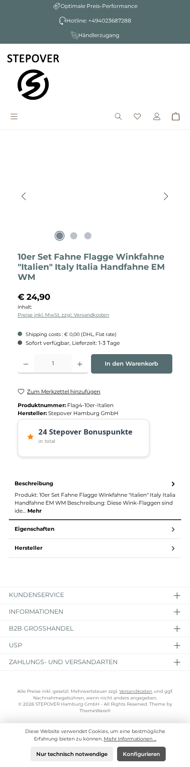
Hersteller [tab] (28, 547)
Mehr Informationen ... (130, 739)
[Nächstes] (165, 196)
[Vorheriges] (24, 196)
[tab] (95, 497)
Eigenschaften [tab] (34, 528)
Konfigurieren (141, 754)
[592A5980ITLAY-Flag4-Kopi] (95, 196)
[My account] (157, 117)
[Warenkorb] (176, 117)
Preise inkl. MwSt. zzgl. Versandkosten (63, 315)
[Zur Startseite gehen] (33, 77)
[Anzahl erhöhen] (80, 364)
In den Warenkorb (131, 363)
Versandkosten (135, 691)
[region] (95, 196)
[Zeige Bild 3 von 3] (87, 235)
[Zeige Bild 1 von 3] (59, 235)
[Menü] (14, 117)
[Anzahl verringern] (26, 364)
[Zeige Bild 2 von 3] (73, 235)
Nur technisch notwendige (71, 754)
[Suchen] (118, 117)
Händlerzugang (98, 35)
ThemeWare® (95, 710)
